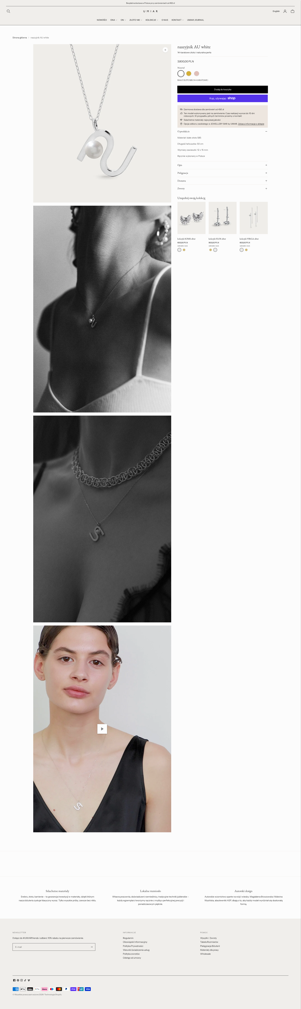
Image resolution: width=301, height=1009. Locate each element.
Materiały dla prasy (209, 950)
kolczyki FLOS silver (217, 238)
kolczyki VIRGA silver (249, 238)
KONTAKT (177, 20)
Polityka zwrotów (131, 953)
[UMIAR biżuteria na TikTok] (25, 980)
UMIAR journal (195, 20)
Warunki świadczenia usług (136, 950)
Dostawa (181, 180)
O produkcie (183, 131)
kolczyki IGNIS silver (186, 238)
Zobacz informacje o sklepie (251, 123)
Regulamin (128, 938)
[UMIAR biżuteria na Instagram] (21, 980)
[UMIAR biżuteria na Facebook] (14, 980)
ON (122, 20)
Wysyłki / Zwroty (208, 938)
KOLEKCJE (151, 20)
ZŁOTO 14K (134, 20)
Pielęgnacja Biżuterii (210, 946)
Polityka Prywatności (133, 946)
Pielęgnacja (182, 172)
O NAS (165, 20)
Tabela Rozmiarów (209, 942)
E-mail (18, 943)
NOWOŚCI (102, 20)
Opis (179, 165)
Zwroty (181, 188)
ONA (112, 20)
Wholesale (205, 953)
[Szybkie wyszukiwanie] (8, 11)
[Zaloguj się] (285, 11)
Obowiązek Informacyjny (135, 942)
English (276, 11)
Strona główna (20, 37)
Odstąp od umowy (132, 957)
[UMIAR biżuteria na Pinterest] (18, 980)
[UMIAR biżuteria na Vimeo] (29, 980)
